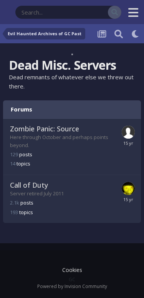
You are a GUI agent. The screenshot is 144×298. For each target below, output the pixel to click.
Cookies (72, 269)
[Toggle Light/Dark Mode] (135, 33)
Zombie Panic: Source (44, 128)
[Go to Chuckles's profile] (128, 132)
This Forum (85, 12)
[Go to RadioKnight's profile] (128, 188)
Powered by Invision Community (72, 286)
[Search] (114, 12)
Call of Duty (29, 185)
